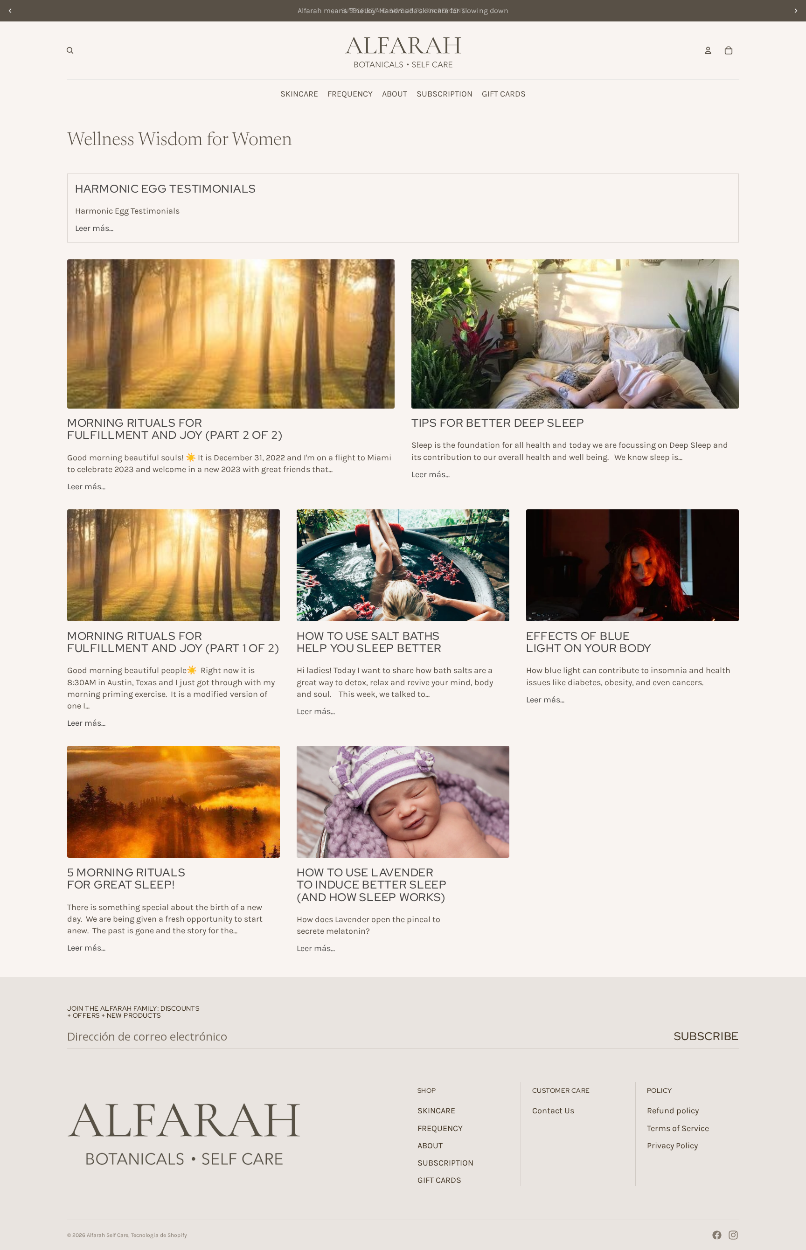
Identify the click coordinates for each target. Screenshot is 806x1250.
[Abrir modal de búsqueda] (70, 50)
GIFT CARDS (439, 1180)
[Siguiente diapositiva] (795, 10)
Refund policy (673, 1110)
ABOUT (430, 1145)
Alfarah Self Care (107, 1235)
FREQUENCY (440, 1128)
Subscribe (706, 1036)
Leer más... (94, 228)
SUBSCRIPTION (445, 1163)
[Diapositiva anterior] (10, 10)
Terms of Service (678, 1128)
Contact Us (553, 1110)
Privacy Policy (672, 1145)
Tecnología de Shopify (159, 1235)
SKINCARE (436, 1110)
